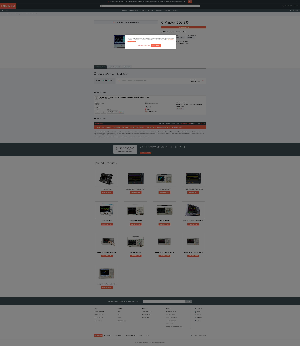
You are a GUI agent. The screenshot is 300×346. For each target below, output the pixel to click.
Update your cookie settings (144, 45)
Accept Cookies (155, 45)
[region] (150, 42)
